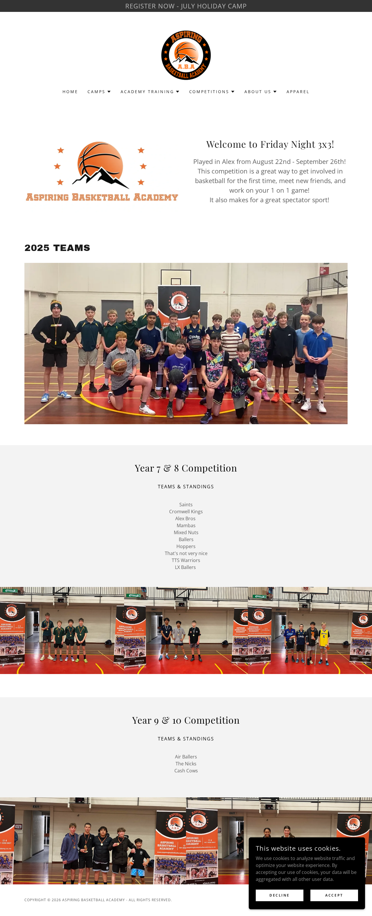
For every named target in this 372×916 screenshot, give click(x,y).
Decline (279, 895)
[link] (186, 54)
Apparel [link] (298, 91)
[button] (99, 91)
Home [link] (70, 91)
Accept (334, 895)
